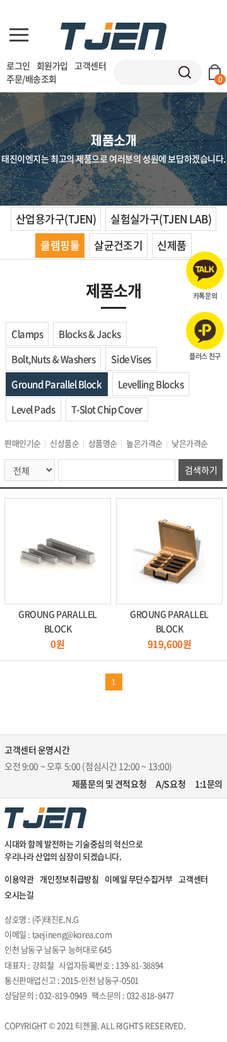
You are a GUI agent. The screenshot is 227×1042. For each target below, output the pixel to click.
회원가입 (52, 65)
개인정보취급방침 (69, 879)
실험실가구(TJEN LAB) (160, 218)
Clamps (27, 334)
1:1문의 (209, 783)
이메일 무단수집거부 (138, 879)
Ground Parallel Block (56, 384)
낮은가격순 (190, 443)
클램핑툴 (59, 245)
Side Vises (131, 359)
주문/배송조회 (31, 78)
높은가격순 (144, 443)
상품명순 (102, 443)
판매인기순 (22, 443)
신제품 (171, 245)
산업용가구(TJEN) (56, 218)
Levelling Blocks (151, 384)
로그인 (18, 65)
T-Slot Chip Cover (107, 409)
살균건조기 (118, 245)
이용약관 (18, 879)
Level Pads (33, 409)
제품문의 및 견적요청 (109, 783)
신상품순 (64, 443)
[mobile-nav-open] (18, 35)
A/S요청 (170, 783)
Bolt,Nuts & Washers (53, 359)
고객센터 (90, 65)
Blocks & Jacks (90, 334)
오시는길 (18, 895)
